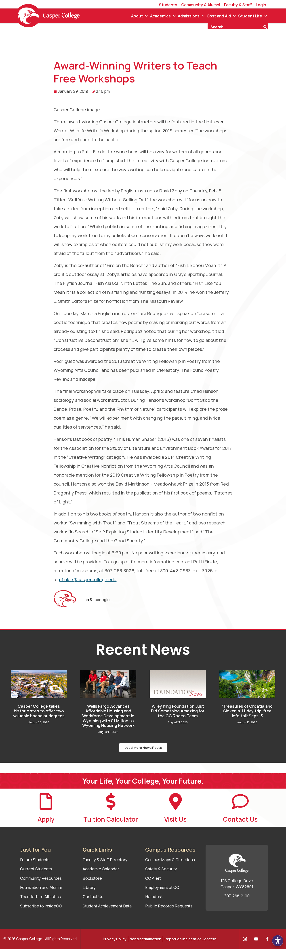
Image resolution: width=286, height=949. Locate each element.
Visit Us (175, 819)
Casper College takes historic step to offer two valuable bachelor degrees (39, 710)
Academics (160, 16)
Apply (46, 819)
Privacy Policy (114, 938)
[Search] (265, 26)
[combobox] (235, 26)
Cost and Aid (219, 16)
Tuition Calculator (110, 819)
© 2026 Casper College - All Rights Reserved (40, 938)
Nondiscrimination (145, 938)
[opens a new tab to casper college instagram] (246, 939)
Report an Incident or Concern (190, 938)
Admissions (189, 16)
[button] (143, 747)
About (137, 16)
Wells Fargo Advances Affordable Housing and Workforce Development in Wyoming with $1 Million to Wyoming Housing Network (108, 715)
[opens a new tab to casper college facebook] (268, 939)
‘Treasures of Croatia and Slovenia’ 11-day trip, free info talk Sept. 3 (247, 710)
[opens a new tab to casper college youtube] (257, 939)
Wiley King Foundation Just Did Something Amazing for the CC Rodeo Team (177, 710)
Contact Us (240, 819)
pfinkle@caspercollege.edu (87, 580)
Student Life (250, 16)
